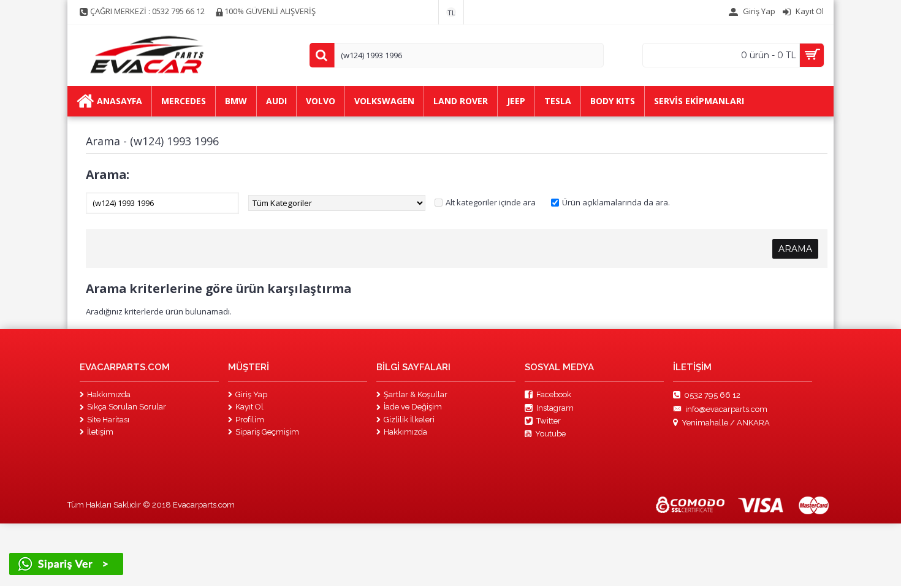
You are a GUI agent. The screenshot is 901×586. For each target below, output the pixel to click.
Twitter (548, 420)
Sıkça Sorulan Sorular (126, 406)
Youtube (550, 433)
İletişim (100, 431)
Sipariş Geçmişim (267, 431)
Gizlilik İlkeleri (409, 419)
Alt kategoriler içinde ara (491, 202)
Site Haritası (108, 419)
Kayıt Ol (249, 406)
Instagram (555, 408)
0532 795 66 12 (712, 395)
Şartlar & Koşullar (415, 394)
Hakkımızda (109, 394)
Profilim (249, 419)
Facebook (553, 394)
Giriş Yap (251, 394)
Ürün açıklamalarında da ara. (616, 202)
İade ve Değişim (413, 406)
